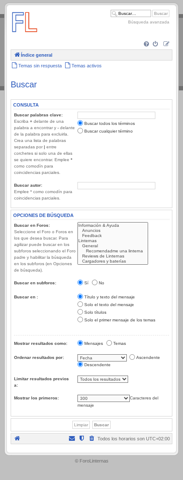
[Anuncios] (112, 230)
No (101, 282)
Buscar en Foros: (32, 225)
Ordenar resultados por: (39, 357)
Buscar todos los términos (109, 123)
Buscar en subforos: (35, 282)
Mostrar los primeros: (36, 398)
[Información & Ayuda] (112, 225)
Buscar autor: (28, 185)
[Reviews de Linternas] (112, 256)
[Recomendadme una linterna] (112, 251)
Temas (119, 343)
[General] (112, 246)
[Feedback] (112, 235)
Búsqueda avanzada (148, 22)
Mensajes (93, 343)
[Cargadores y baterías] (112, 261)
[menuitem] (147, 44)
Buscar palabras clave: (38, 115)
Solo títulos (95, 312)
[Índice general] (25, 36)
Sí (86, 282)
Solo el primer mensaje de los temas (119, 320)
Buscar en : (26, 297)
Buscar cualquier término (108, 131)
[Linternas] (112, 240)
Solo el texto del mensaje (109, 304)
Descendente (97, 364)
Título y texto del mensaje (109, 297)
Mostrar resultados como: (40, 343)
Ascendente (148, 357)
